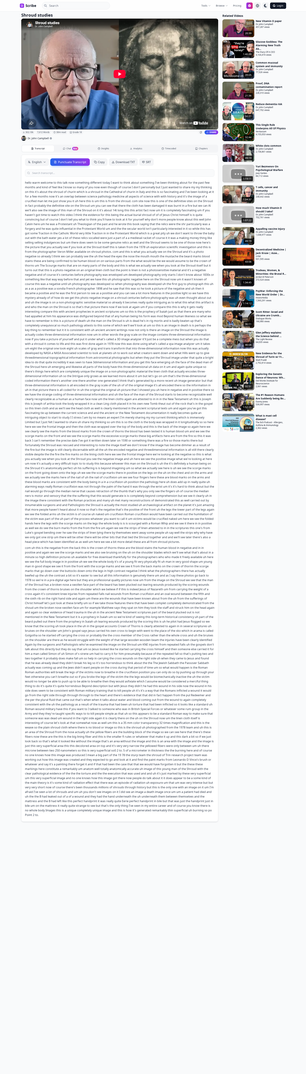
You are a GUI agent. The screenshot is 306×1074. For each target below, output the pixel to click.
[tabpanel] (119, 488)
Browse (220, 5)
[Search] (44, 5)
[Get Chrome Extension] (249, 5)
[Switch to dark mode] (265, 5)
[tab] (38, 148)
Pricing (237, 5)
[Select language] (257, 5)
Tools (204, 5)
